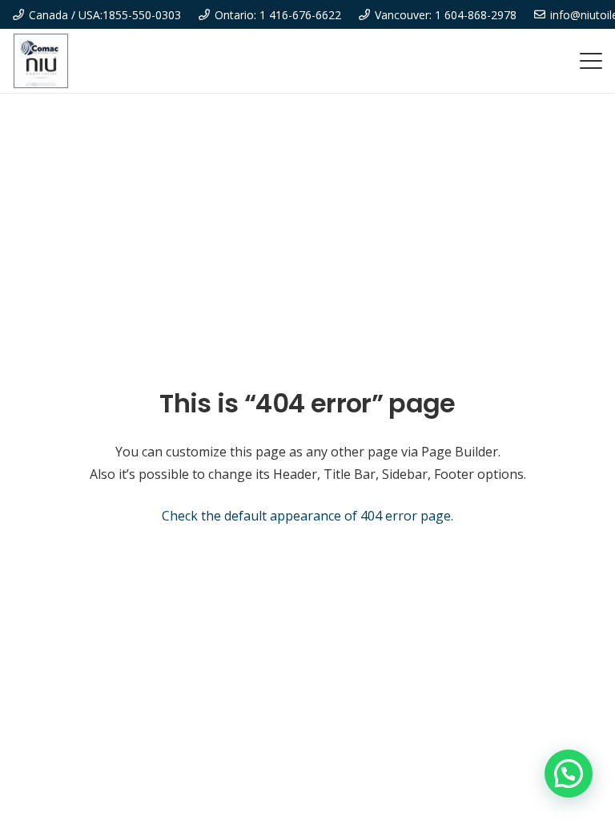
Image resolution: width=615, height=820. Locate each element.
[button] (591, 61)
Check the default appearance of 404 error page (306, 516)
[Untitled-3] (41, 61)
